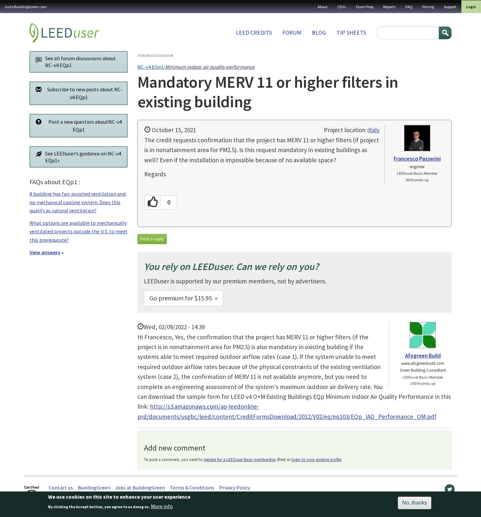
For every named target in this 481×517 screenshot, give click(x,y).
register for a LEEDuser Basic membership (240, 459)
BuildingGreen (94, 487)
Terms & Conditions (192, 487)
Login (471, 6)
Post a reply (152, 239)
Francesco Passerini (417, 158)
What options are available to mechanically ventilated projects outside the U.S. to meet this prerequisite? (78, 231)
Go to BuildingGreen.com (26, 6)
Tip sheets (351, 32)
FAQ (409, 6)
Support (450, 6)
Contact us (61, 487)
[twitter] (449, 491)
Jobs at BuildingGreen (140, 487)
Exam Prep (364, 6)
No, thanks (414, 503)
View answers (44, 252)
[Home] (64, 33)
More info (162, 506)
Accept (385, 503)
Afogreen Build (423, 355)
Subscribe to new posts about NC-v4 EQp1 (85, 93)
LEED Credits (254, 32)
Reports (389, 6)
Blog (319, 32)
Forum (291, 32)
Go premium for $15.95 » (184, 298)
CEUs (341, 6)
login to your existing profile (316, 459)
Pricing (428, 6)
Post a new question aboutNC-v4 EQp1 (85, 125)
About (323, 6)
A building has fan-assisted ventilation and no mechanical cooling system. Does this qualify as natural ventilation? (77, 202)
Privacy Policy (234, 487)
